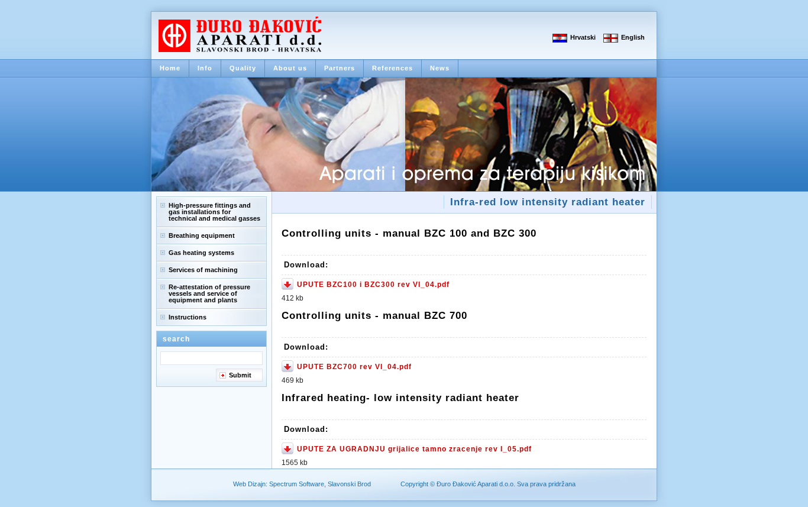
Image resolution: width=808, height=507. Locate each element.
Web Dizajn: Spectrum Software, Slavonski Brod (302, 483)
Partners (339, 68)
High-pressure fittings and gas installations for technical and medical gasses (214, 212)
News (440, 68)
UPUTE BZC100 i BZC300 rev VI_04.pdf (373, 284)
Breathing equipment (202, 235)
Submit (240, 375)
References (392, 68)
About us (290, 68)
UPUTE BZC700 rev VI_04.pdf (354, 367)
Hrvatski (583, 37)
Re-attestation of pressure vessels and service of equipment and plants (209, 293)
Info (205, 68)
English (633, 37)
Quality (243, 68)
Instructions (187, 317)
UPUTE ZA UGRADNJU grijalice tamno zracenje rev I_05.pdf (414, 449)
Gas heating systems (201, 252)
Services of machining (203, 269)
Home (170, 68)
